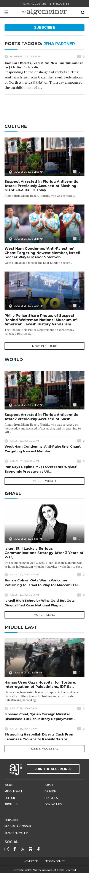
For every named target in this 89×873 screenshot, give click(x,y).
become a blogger (18, 826)
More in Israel (44, 614)
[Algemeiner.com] (44, 12)
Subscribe (44, 27)
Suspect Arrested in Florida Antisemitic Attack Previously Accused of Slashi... (41, 417)
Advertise (31, 861)
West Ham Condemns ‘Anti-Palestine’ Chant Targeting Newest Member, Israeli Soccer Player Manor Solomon (42, 253)
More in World (44, 481)
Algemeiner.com (42, 869)
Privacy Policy (55, 861)
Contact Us (53, 804)
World (9, 785)
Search (82, 12)
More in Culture (44, 346)
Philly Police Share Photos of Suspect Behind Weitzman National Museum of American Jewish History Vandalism (41, 320)
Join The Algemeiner (53, 769)
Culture (10, 798)
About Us (11, 804)
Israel (49, 785)
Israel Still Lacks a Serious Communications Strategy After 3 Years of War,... (44, 553)
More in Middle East (44, 748)
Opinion (50, 791)
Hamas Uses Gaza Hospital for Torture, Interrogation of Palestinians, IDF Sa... (40, 684)
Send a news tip (16, 833)
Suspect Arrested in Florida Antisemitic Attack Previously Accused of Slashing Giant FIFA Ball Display (41, 186)
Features (51, 798)
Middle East (13, 791)
